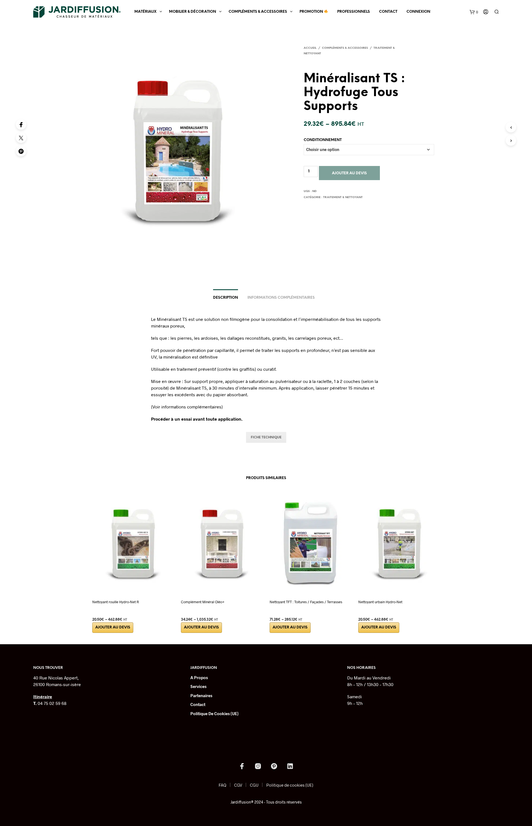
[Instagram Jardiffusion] (258, 766)
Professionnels (353, 12)
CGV (238, 784)
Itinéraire (42, 696)
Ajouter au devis (349, 173)
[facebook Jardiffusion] (242, 766)
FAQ (222, 784)
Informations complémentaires (281, 298)
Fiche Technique (266, 437)
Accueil (310, 48)
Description (225, 298)
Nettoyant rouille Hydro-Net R (115, 602)
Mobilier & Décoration (192, 12)
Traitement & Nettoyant (343, 197)
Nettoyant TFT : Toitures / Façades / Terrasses (306, 602)
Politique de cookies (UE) (214, 713)
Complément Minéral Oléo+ (202, 602)
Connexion (418, 12)
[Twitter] (21, 137)
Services (198, 686)
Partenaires (201, 695)
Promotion (312, 12)
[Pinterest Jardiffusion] (274, 766)
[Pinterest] (21, 151)
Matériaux (145, 12)
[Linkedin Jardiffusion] (290, 766)
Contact (388, 12)
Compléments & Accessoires (258, 12)
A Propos (199, 677)
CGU (254, 784)
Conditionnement (323, 140)
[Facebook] (21, 124)
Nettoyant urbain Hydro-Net (380, 602)
